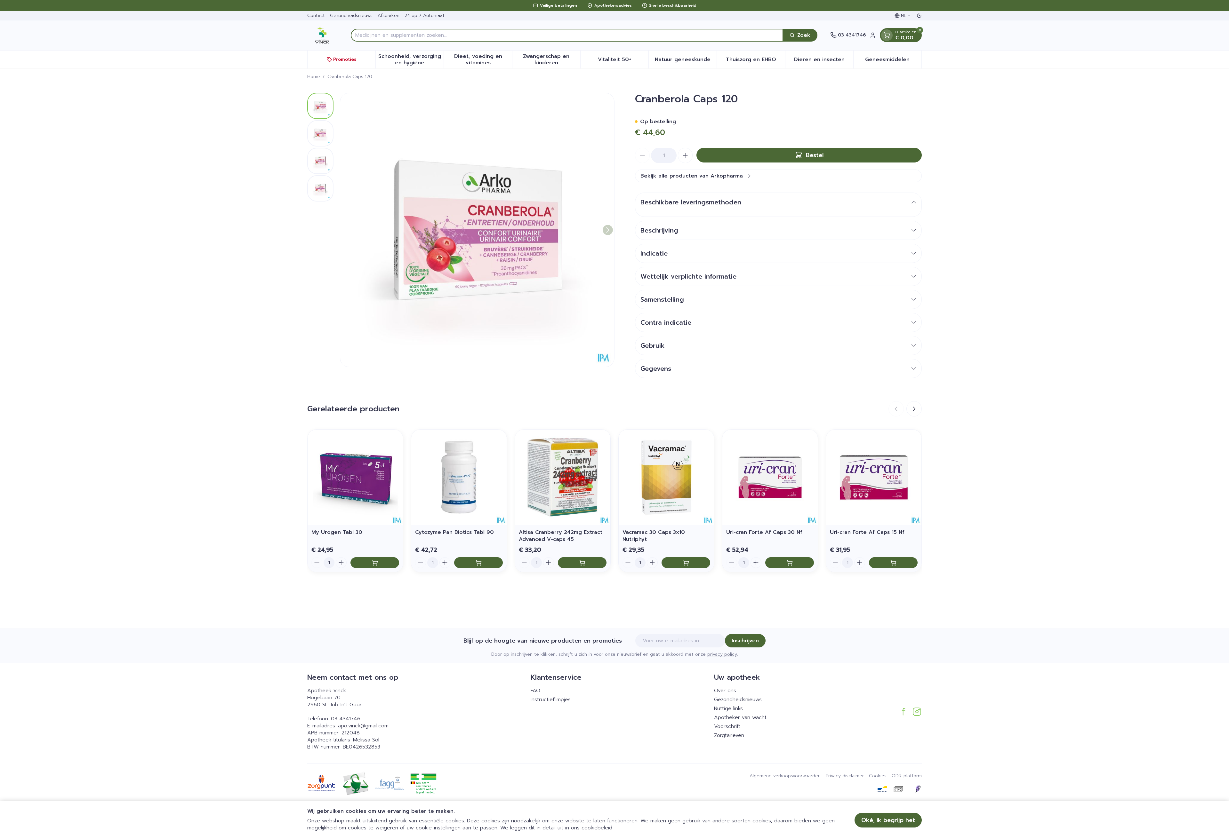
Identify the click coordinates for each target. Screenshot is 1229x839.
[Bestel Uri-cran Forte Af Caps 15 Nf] (893, 562)
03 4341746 (345, 719)
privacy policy (722, 654)
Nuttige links (728, 708)
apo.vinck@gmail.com (363, 726)
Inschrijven (745, 641)
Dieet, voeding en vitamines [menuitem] (483, 59)
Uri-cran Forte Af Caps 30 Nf (764, 532)
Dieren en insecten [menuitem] (823, 61)
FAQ (535, 690)
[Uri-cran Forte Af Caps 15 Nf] (873, 477)
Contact (316, 15)
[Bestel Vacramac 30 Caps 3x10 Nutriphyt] (686, 562)
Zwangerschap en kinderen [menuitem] (551, 59)
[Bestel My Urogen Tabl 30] (374, 562)
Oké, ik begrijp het (888, 820)
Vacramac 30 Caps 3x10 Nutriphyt (654, 535)
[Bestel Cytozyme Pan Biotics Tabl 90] (478, 562)
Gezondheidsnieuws (351, 15)
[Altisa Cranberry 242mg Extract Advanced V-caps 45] (562, 477)
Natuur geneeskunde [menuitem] (686, 61)
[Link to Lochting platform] (918, 789)
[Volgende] (608, 230)
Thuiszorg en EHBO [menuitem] (755, 61)
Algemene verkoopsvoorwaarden (785, 776)
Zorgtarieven (729, 735)
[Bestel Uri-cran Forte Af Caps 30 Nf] (789, 562)
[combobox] (567, 35)
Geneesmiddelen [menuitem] (893, 61)
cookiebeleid (597, 828)
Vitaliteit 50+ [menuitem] (623, 61)
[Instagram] (917, 711)
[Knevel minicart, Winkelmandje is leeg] (887, 35)
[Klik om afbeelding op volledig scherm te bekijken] (477, 230)
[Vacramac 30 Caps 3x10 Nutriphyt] (666, 477)
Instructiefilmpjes (551, 699)
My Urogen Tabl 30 (336, 532)
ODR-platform (907, 776)
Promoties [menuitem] (345, 59)
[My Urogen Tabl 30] (355, 477)
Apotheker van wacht (740, 717)
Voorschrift (727, 726)
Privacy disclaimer (845, 776)
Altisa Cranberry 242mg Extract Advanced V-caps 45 (560, 535)
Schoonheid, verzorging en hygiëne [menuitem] (411, 59)
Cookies (878, 776)
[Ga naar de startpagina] (322, 35)
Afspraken (388, 15)
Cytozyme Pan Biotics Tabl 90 (454, 532)
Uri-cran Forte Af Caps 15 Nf (867, 532)
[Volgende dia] (914, 408)
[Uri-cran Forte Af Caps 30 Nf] (770, 477)
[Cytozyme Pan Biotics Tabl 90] (459, 477)
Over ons (725, 690)
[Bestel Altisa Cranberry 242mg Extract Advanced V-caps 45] (582, 562)
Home (313, 77)
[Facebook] (903, 711)
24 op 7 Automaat (425, 15)
